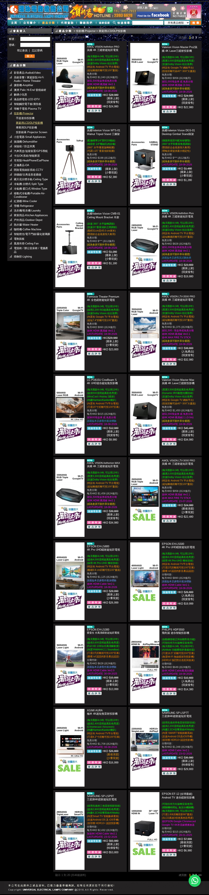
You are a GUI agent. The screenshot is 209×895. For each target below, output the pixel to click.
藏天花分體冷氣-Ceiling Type (31, 179)
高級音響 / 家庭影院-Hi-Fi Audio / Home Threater (29, 79)
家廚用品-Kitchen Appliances (31, 215)
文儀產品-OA (21, 165)
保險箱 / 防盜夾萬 (24, 146)
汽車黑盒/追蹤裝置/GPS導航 (31, 151)
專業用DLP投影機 (26, 127)
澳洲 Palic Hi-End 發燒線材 (30, 89)
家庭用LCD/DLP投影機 (29, 122)
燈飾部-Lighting (23, 256)
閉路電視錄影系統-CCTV (28, 169)
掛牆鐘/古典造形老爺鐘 (27, 174)
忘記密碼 (37, 50)
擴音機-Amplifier (23, 85)
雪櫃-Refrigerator (24, 205)
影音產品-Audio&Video (27, 72)
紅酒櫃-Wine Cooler (25, 201)
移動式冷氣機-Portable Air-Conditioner (29, 195)
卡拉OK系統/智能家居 (27, 155)
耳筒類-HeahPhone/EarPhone (31, 160)
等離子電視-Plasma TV (27, 108)
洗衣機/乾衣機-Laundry (27, 210)
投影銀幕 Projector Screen (31, 132)
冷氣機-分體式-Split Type (28, 184)
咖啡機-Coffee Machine (27, 229)
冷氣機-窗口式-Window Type (30, 188)
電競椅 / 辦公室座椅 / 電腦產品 (31, 250)
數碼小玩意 (20, 94)
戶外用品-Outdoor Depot (28, 220)
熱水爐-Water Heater (26, 224)
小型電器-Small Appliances (30, 136)
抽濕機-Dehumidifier (25, 141)
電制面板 (19, 238)
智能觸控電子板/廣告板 (27, 104)
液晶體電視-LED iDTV (27, 99)
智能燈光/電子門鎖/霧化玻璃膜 (32, 234)
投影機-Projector (23, 113)
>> (200, 37)
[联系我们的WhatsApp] (195, 881)
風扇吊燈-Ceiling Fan (26, 243)
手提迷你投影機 (25, 118)
